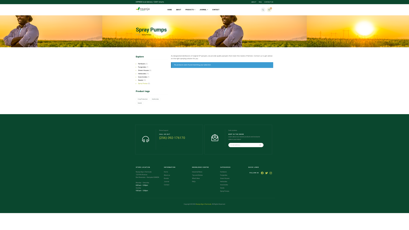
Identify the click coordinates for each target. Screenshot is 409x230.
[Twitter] (266, 173)
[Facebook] (262, 173)
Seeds (140, 80)
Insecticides (142, 77)
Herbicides (142, 74)
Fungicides (142, 67)
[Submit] (260, 145)
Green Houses (143, 70)
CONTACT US (268, 2)
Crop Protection (143, 99)
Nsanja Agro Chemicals (203, 204)
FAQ (260, 2)
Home (138, 35)
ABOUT (253, 2)
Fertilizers (141, 64)
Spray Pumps (143, 83)
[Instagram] (270, 173)
